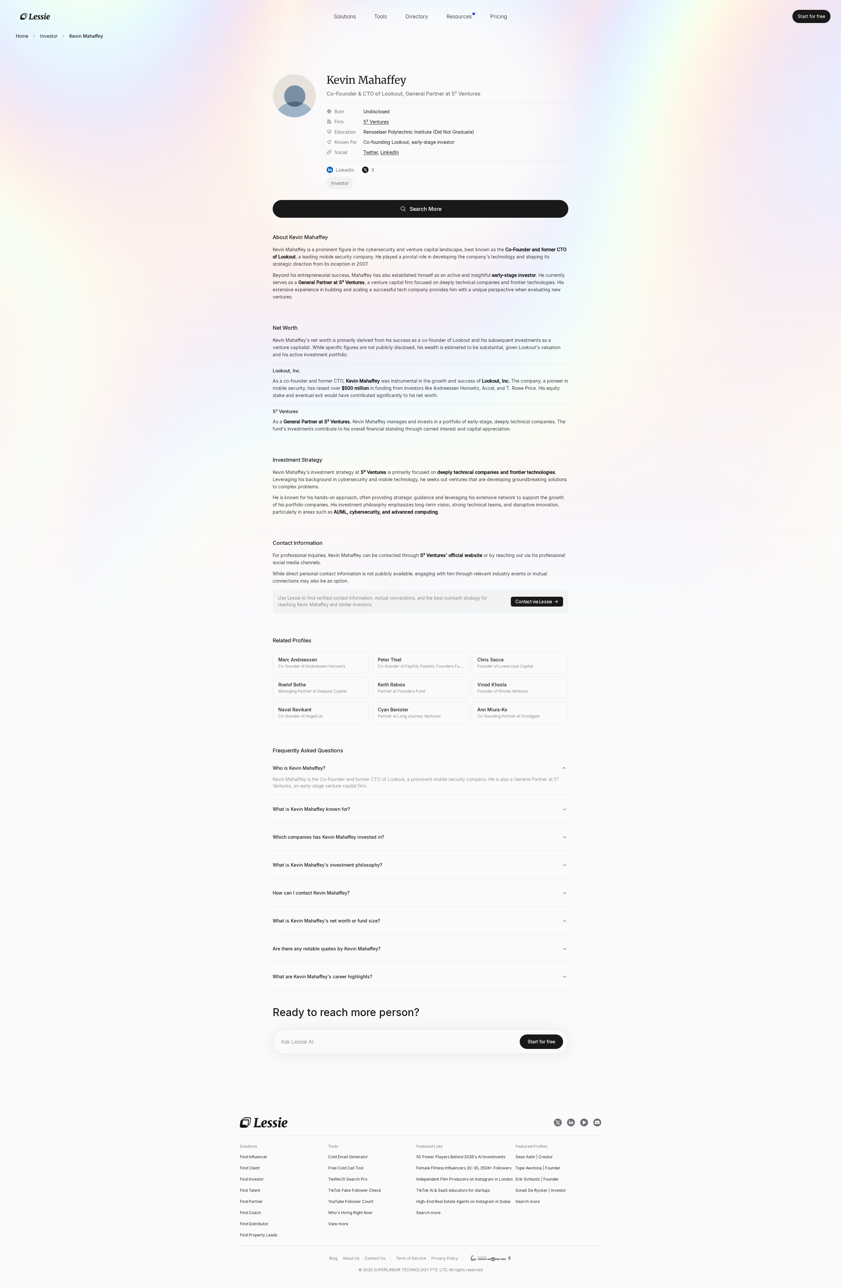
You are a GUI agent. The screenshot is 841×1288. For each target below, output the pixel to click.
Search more (428, 1212)
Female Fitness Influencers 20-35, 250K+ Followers (463, 1168)
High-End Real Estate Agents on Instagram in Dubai (463, 1201)
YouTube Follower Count (350, 1201)
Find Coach (250, 1212)
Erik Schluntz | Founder (537, 1179)
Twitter (370, 152)
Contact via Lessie (533, 601)
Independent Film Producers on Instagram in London (464, 1179)
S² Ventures (376, 121)
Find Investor (252, 1179)
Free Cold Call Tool (345, 1168)
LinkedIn (389, 152)
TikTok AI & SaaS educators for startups (453, 1190)
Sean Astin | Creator (534, 1156)
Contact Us (375, 1258)
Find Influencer (253, 1156)
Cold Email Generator (348, 1156)
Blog (333, 1258)
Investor (48, 36)
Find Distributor (254, 1223)
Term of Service (411, 1258)
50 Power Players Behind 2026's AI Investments (460, 1156)
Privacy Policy (444, 1258)
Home (22, 36)
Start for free (811, 16)
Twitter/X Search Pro (347, 1179)
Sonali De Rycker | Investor (540, 1190)
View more (338, 1223)
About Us (351, 1258)
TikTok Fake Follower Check (354, 1190)
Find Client (250, 1168)
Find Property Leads (258, 1234)
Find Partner (251, 1201)
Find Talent (250, 1190)
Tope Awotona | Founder (537, 1168)
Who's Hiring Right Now (350, 1212)
